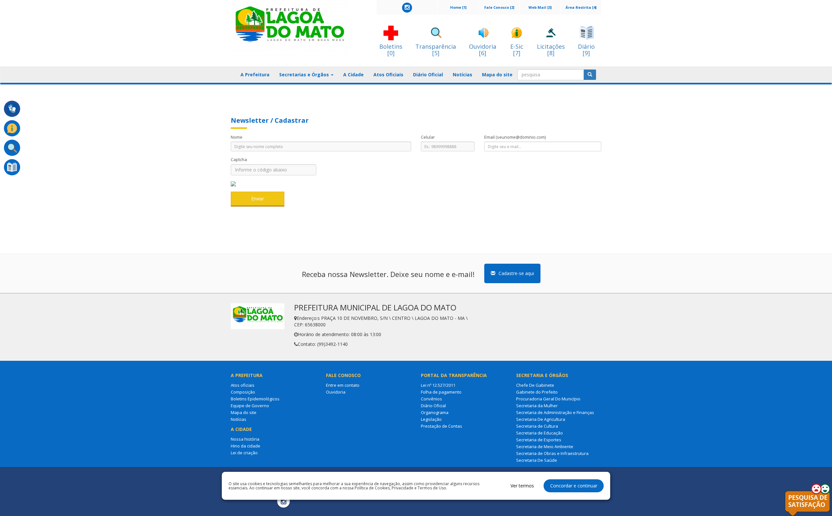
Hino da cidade (245, 446)
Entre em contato (342, 385)
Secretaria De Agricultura (540, 419)
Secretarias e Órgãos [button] (304, 74)
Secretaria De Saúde (536, 460)
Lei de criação (244, 453)
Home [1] (458, 7)
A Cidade (353, 74)
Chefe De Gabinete (535, 385)
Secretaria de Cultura (537, 426)
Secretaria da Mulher (537, 406)
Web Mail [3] (540, 7)
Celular (428, 137)
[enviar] (589, 74)
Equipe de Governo (250, 406)
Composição (243, 392)
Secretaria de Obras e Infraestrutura (552, 453)
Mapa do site (497, 74)
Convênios (431, 399)
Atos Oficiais (388, 74)
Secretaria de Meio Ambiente (544, 446)
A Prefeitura (254, 74)
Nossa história (245, 439)
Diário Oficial (428, 74)
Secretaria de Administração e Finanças (555, 412)
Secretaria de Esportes (538, 440)
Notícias (462, 74)
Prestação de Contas (441, 426)
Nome (236, 137)
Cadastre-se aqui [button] (516, 273)
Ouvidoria (335, 392)
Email (515, 137)
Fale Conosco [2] (499, 7)
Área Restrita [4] (581, 7)
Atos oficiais (242, 385)
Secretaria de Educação (539, 433)
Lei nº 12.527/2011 (438, 385)
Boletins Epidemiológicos (255, 399)
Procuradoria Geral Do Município (548, 399)
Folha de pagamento (441, 392)
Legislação (431, 419)
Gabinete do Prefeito (537, 392)
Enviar (257, 198)
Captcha (239, 159)
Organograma (434, 412)
